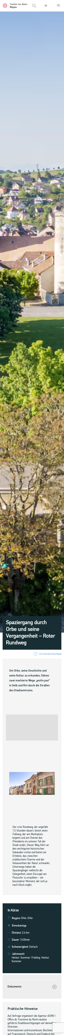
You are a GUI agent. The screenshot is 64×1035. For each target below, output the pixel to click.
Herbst (15, 957)
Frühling (35, 957)
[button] (34, 6)
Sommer (25, 957)
